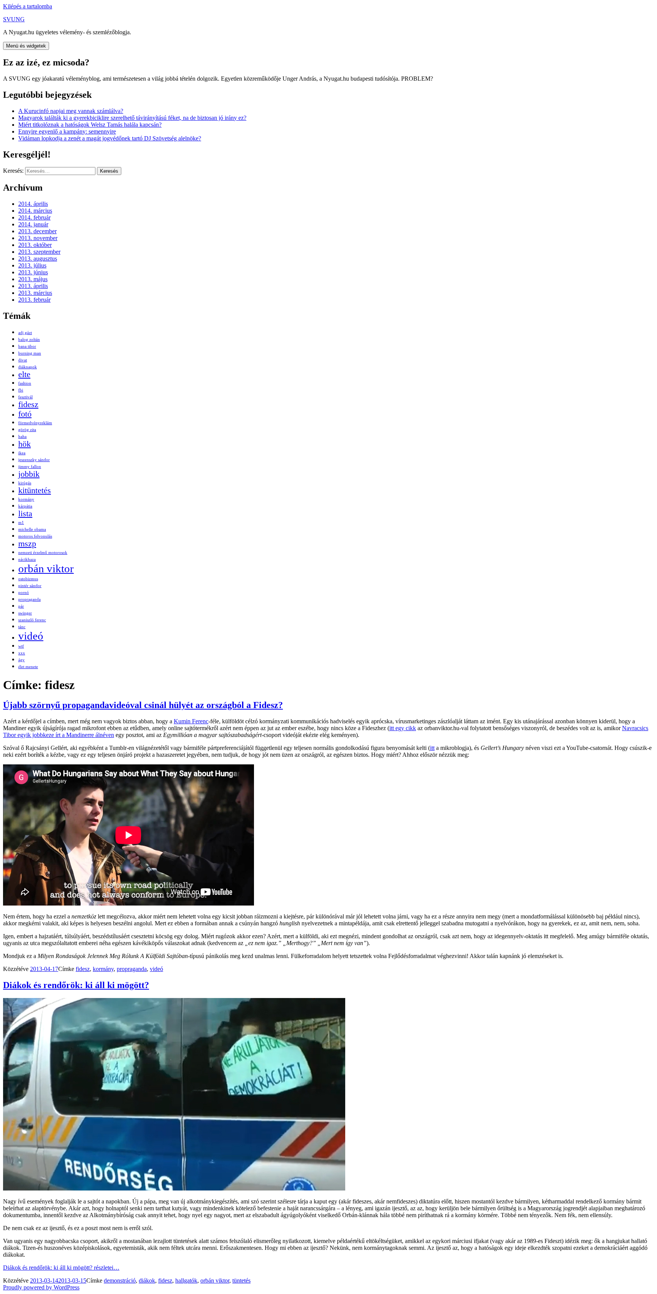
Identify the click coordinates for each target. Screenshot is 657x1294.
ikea (21, 453)
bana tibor (27, 346)
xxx (21, 653)
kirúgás (24, 483)
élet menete (28, 667)
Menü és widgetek (26, 46)
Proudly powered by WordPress (41, 1287)
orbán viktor (46, 568)
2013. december (37, 231)
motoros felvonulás (35, 536)
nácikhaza (27, 559)
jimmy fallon (29, 467)
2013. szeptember (39, 251)
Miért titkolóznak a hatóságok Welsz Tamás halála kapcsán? (90, 124)
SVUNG (14, 19)
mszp (27, 543)
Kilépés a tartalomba (27, 6)
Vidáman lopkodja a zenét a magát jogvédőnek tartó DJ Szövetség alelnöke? (109, 138)
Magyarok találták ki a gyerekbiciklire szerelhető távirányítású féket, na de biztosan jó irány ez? (132, 118)
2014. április (33, 204)
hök (24, 444)
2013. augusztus (37, 258)
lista (25, 513)
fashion (24, 383)
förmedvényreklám (35, 423)
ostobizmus (28, 579)
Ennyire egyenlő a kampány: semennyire (67, 131)
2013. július (32, 265)
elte (24, 374)
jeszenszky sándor (34, 460)
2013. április (33, 286)
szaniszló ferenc (32, 620)
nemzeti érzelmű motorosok (42, 553)
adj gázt (25, 333)
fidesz (28, 404)
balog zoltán (29, 339)
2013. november (37, 238)
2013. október (35, 245)
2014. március (35, 210)
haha (22, 437)
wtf (21, 646)
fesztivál (25, 397)
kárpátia (25, 506)
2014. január (33, 224)
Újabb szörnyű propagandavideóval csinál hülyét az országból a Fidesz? (143, 705)
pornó (23, 592)
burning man (29, 353)
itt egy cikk (402, 728)
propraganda (29, 599)
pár (21, 606)
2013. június (33, 272)
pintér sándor (29, 586)
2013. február (34, 299)
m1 (21, 522)
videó (30, 636)
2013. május (33, 279)
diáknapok (27, 367)
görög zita (27, 430)
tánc (21, 627)
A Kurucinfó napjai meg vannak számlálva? (70, 111)
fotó (25, 414)
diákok (147, 1280)
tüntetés (241, 1280)
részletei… (61, 1267)
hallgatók (186, 1280)
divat (22, 360)
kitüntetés (34, 490)
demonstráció (120, 1280)
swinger (25, 613)
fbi (20, 390)
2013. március (35, 293)
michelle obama (32, 529)
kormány (26, 499)
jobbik (29, 474)
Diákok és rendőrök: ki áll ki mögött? (76, 985)
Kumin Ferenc (191, 721)
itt (432, 748)
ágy (21, 660)
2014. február (34, 217)
